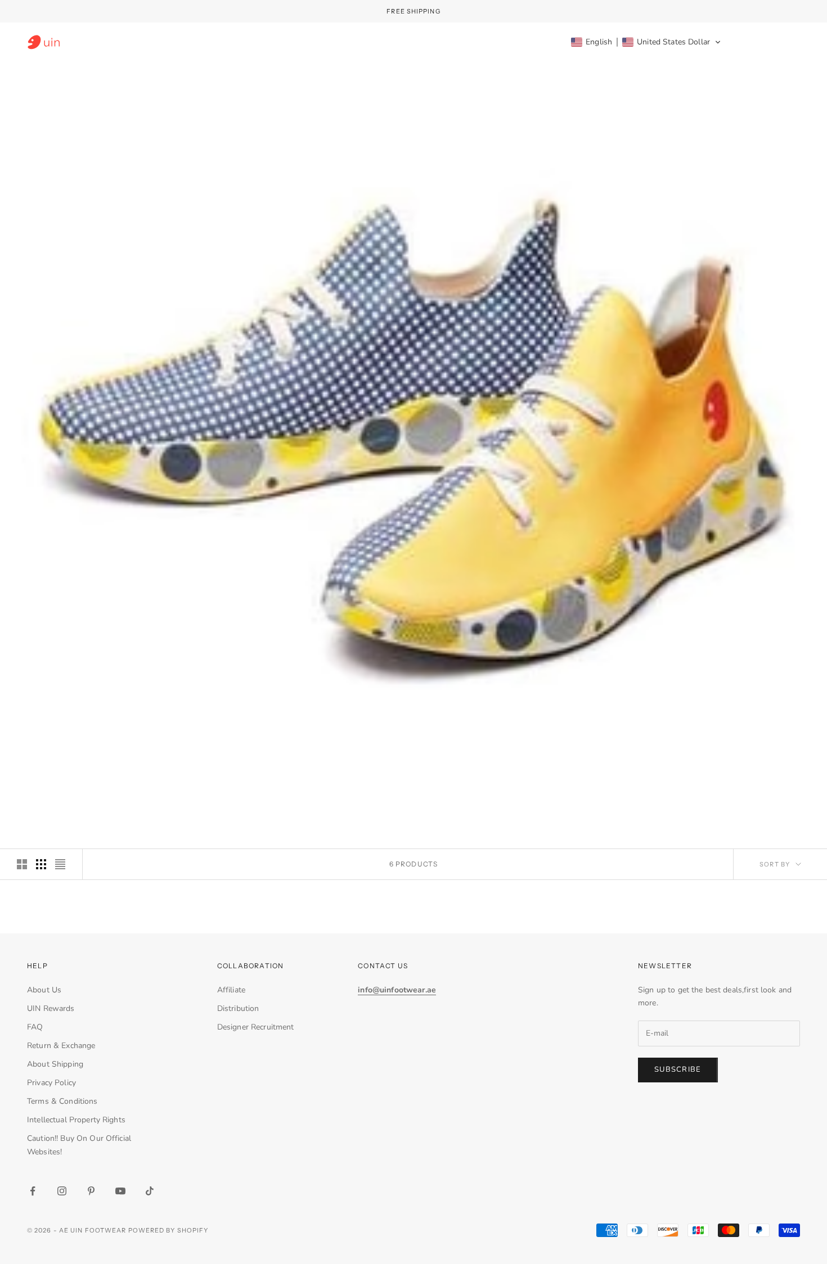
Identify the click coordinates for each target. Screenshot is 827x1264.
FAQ (35, 1027)
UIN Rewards (51, 1008)
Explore (526, 42)
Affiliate (231, 990)
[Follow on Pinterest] (91, 1191)
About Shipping (55, 1064)
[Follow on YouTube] (120, 1191)
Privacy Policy (51, 1082)
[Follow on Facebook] (32, 1191)
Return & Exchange (61, 1045)
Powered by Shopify (168, 1230)
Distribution (238, 1008)
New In (272, 42)
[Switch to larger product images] (22, 864)
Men (372, 42)
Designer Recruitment (255, 1027)
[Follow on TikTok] (149, 1191)
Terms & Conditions (62, 1101)
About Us (44, 990)
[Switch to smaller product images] (41, 864)
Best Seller (210, 42)
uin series (465, 42)
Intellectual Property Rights (76, 1119)
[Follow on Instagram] (62, 1191)
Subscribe (678, 1069)
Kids (412, 42)
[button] (646, 42)
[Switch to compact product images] (60, 864)
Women (324, 42)
